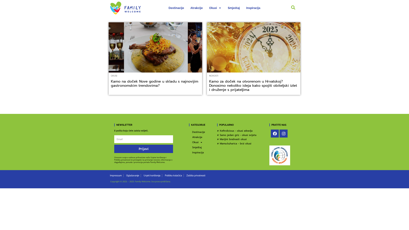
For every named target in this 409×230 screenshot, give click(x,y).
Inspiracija (253, 8)
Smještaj (234, 8)
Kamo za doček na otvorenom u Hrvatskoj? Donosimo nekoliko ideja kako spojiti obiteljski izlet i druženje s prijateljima (253, 85)
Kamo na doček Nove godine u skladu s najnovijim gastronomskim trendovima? (154, 83)
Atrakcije (196, 8)
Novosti (213, 75)
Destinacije (176, 8)
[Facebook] (275, 134)
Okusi (213, 8)
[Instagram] (284, 134)
